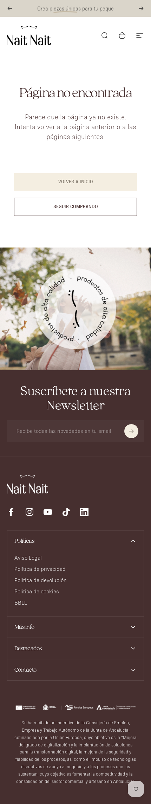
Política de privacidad (40, 569)
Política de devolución (40, 580)
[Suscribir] (131, 431)
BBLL (20, 603)
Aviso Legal (28, 558)
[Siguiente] (141, 8)
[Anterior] (10, 8)
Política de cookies (36, 591)
